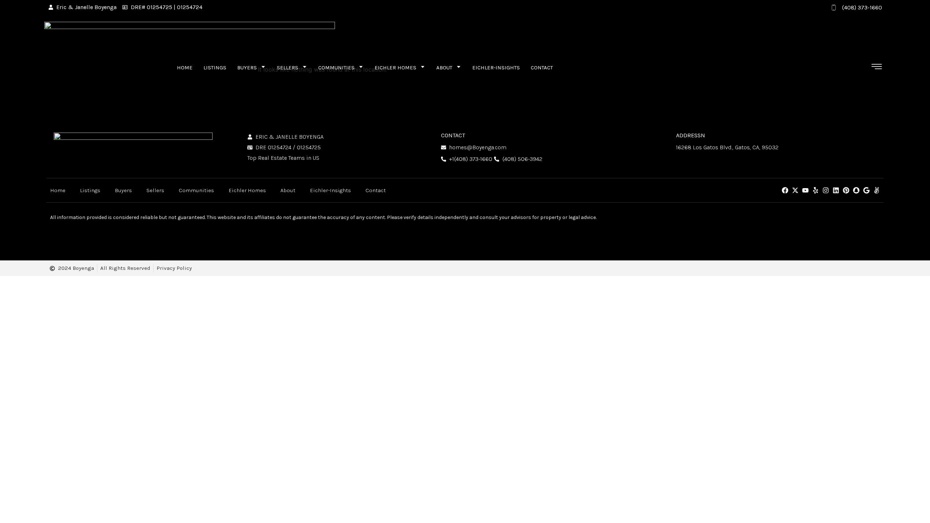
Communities (336, 67)
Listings (214, 67)
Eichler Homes (395, 67)
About (444, 67)
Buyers (247, 67)
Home (185, 67)
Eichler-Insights (496, 67)
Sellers (287, 67)
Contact (542, 67)
